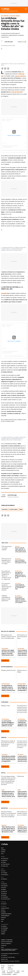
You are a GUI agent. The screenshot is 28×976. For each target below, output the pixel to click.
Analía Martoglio (9, 42)
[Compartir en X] (8, 68)
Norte (2, 869)
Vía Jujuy (3, 870)
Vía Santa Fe (4, 891)
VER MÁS (4, 660)
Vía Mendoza (4, 879)
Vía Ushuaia (4, 903)
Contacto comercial (6, 943)
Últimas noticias (5, 908)
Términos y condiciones (7, 939)
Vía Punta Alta (4, 866)
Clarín (3, 971)
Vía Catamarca (4, 874)
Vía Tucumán (4, 872)
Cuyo (2, 877)
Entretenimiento (5, 915)
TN (7, 971)
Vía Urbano (4, 926)
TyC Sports (16, 972)
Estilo (2, 919)
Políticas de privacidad (7, 941)
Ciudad (3, 972)
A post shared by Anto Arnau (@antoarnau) (14, 356)
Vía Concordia (4, 897)
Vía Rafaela (4, 893)
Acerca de (3, 945)
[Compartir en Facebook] (2, 68)
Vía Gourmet (4, 930)
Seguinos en (21, 41)
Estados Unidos (15, 15)
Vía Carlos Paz (4, 858)
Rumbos (3, 933)
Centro (3, 856)
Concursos (5, 509)
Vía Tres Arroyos (5, 864)
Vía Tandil (3, 862)
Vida (2, 921)
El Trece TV (12, 971)
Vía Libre (3, 931)
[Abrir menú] (26, 9)
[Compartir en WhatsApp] (5, 68)
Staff (2, 947)
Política (3, 910)
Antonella (4, 293)
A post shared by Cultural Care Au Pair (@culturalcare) (14, 150)
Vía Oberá (3, 889)
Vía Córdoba (5, 15)
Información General (6, 913)
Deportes (3, 917)
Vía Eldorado (4, 885)
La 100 (22, 971)
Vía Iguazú (3, 887)
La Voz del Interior (6, 974)
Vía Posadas (4, 883)
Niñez (21, 509)
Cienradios (9, 972)
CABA (2, 853)
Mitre (18, 971)
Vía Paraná (3, 895)
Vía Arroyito (4, 860)
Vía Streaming (4, 928)
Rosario (3, 851)
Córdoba (3, 849)
